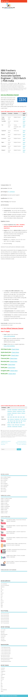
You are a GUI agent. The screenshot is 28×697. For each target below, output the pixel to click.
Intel (2, 686)
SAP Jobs (2, 639)
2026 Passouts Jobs (5, 615)
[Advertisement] (14, 26)
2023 (16, 417)
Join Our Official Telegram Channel (12, 328)
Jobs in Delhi (6, 87)
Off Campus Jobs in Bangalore (11, 434)
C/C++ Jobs (3, 629)
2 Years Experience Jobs (6, 649)
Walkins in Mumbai (5, 508)
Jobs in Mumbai (19, 88)
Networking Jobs (4, 634)
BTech (25, 419)
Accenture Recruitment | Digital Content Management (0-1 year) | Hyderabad (21, 443)
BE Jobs (23, 430)
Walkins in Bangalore (5, 500)
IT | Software (11, 191)
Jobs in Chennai (4, 480)
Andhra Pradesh (6, 84)
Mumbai (2, 89)
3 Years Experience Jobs (6, 650)
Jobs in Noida (3, 89)
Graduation (16, 419)
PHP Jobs (2, 637)
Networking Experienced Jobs (7, 658)
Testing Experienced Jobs (6, 661)
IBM (1, 685)
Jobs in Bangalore (18, 86)
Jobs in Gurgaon (18, 87)
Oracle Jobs (3, 636)
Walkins (9, 424)
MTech (11, 420)
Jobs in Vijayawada (14, 89)
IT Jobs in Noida (22, 433)
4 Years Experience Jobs (6, 652)
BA (19, 422)
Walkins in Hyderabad (5, 506)
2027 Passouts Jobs (5, 613)
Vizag (6, 90)
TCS (1, 688)
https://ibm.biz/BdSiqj (9, 346)
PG (20, 419)
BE (22, 419)
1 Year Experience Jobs (5, 647)
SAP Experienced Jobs (5, 659)
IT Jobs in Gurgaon (13, 432)
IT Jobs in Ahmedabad (10, 431)
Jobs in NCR (24, 88)
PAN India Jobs (18, 89)
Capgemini (3, 671)
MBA (17, 422)
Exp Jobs (20, 426)
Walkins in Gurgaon (5, 504)
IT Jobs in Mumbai (10, 433)
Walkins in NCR (4, 509)
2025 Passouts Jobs (5, 616)
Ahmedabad (21, 83)
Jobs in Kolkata (13, 88)
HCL (1, 680)
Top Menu (6, 1)
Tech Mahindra (4, 689)
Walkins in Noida (4, 511)
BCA (14, 420)
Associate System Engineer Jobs (15, 430)
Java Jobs (9, 426)
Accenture (3, 668)
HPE (1, 683)
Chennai (15, 84)
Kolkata (24, 89)
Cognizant (3, 674)
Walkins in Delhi (4, 503)
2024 (13, 417)
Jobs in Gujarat (12, 87)
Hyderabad (15, 85)
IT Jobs (19, 85)
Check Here (15, 349)
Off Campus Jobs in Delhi (8, 435)
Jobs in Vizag (20, 89)
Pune (22, 89)
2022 (18, 417)
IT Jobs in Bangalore (18, 431)
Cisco (2, 672)
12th (8, 419)
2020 (24, 417)
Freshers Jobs (3, 85)
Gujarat (7, 85)
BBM (14, 422)
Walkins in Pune (4, 512)
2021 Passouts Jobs (5, 623)
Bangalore (11, 84)
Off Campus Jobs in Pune (10, 437)
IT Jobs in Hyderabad (21, 432)
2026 (8, 417)
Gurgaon (11, 85)
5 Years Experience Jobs (6, 653)
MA (21, 422)
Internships (22, 424)
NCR (5, 89)
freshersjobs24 (4, 83)
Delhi (18, 84)
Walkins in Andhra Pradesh (6, 498)
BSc (19, 420)
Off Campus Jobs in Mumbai (16, 436)
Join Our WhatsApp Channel (10, 95)
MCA (17, 420)
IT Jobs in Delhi (7, 432)
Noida (7, 89)
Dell (1, 675)
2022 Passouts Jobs (5, 621)
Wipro (2, 691)
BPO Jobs (17, 424)
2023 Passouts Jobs (5, 430)
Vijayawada (3, 90)
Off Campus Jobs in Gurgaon (19, 435)
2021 (21, 417)
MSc (21, 420)
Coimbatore (19, 411)
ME (8, 420)
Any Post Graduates (5, 585)
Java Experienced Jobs (5, 655)
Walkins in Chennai (5, 501)
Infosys (2, 679)
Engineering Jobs (22, 84)
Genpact (2, 677)
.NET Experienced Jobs (5, 656)
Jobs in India (7, 88)
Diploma (12, 419)
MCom (8, 422)
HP (1, 682)
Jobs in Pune (8, 89)
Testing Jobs (15, 426)
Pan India (9, 409)
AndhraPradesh (21, 409)
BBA (12, 422)
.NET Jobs (3, 632)
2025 (11, 417)
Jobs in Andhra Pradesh (10, 86)
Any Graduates (4, 583)
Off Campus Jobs (12, 89)
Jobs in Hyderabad (4, 485)
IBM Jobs (4, 431)
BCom (24, 420)
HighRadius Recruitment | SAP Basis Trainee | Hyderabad (6, 443)
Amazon (2, 669)
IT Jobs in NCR (16, 433)
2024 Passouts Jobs (5, 618)
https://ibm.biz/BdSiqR (9, 336)
